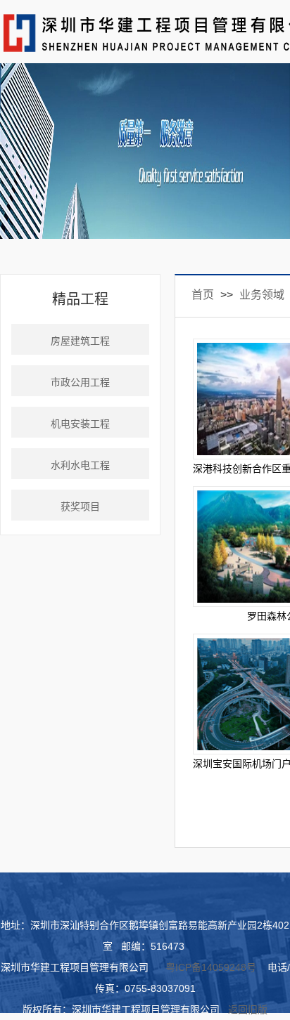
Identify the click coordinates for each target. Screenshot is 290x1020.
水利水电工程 (80, 465)
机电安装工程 (80, 424)
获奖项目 (80, 507)
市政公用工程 (80, 382)
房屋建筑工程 (80, 341)
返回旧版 (247, 1009)
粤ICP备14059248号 (210, 967)
